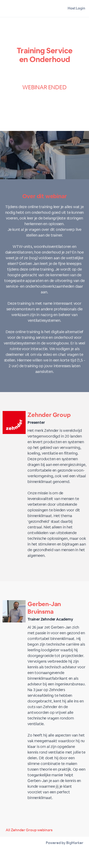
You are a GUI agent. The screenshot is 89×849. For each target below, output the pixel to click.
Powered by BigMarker (64, 842)
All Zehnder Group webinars (29, 830)
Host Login (76, 8)
